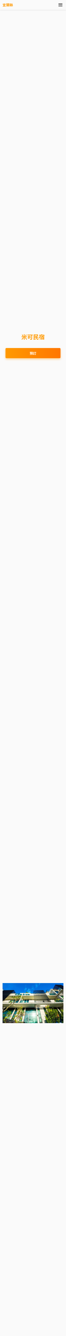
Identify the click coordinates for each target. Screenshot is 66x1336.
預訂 (33, 353)
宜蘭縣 (8, 4)
